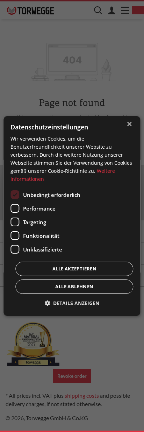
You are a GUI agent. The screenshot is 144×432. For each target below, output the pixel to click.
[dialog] (71, 216)
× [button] (129, 124)
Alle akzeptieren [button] (74, 268)
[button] (72, 303)
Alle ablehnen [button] (74, 286)
